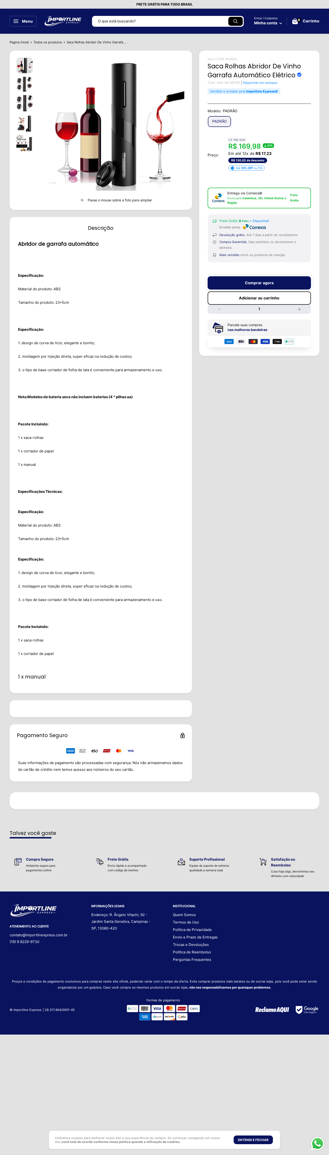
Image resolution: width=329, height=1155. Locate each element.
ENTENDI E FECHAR (253, 1140)
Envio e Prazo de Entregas (195, 937)
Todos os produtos (47, 42)
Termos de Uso (186, 922)
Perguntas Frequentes (192, 959)
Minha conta (266, 22)
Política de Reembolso (192, 952)
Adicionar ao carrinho (259, 298)
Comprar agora (259, 282)
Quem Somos (184, 914)
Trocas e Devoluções (191, 944)
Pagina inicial (19, 42)
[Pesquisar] (235, 21)
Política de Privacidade (192, 929)
